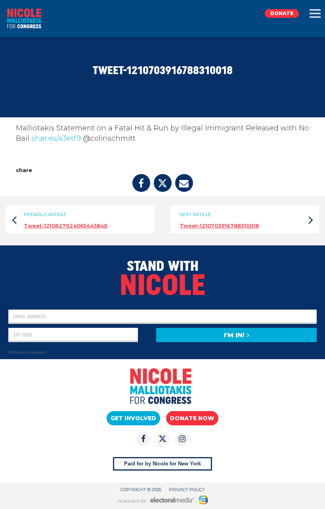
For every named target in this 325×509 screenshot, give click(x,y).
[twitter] (163, 183)
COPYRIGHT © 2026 (140, 489)
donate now (192, 418)
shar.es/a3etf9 (56, 138)
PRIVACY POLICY (187, 489)
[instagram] (182, 439)
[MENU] (315, 13)
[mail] (184, 183)
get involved (133, 418)
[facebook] (141, 183)
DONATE (281, 13)
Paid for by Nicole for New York (162, 464)
